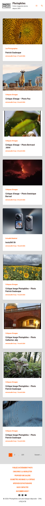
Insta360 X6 (10, 242)
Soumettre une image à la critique (22, 479)
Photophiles (18, 3)
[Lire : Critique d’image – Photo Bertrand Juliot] (22, 123)
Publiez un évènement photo (22, 467)
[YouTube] (26, 495)
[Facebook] (19, 495)
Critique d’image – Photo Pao (17, 99)
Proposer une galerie (22, 475)
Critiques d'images (11, 94)
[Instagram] (22, 495)
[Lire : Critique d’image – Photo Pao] (22, 77)
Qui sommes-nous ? (22, 491)
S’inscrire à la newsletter (22, 471)
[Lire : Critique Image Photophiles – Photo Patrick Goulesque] (22, 267)
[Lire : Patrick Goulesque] (22, 31)
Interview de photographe (22, 483)
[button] (42, 5)
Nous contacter (22, 487)
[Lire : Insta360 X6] (22, 221)
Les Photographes (11, 48)
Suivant (38, 455)
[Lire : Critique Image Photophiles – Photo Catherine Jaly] (22, 316)
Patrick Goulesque (13, 52)
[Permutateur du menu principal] (36, 5)
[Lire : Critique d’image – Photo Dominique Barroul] (22, 172)
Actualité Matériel (11, 238)
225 (22, 455)
